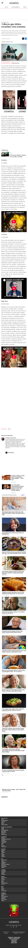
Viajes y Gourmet (4, 824)
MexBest (3, 893)
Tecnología (3, 842)
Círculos (3, 879)
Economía (3, 840)
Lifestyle (3, 833)
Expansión (4, 837)
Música (2, 823)
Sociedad (3, 856)
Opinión (2, 855)
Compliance (14, 940)
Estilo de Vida (3, 899)
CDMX (2, 853)
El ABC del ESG (3, 866)
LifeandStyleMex (11, 927)
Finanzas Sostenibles (5, 864)
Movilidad (3, 863)
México (2, 851)
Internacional (4, 841)
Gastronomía (3, 894)
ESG (2, 844)
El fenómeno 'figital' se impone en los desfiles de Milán (18, 156)
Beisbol (2, 829)
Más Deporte (3, 832)
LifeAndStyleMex (17, 926)
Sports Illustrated (6, 827)
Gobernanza (3, 862)
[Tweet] (23, 39)
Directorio (14, 942)
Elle (2, 886)
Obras (2, 843)
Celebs (2, 889)
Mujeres (2, 845)
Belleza (2, 888)
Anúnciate (14, 941)
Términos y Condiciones (14, 937)
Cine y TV (2, 822)
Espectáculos (4, 877)
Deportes (3, 821)
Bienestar (3, 898)
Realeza (2, 878)
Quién (2, 876)
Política (3, 849)
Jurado (2, 900)
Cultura (2, 884)
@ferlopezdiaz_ (16, 63)
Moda (2, 887)
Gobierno (3, 850)
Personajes (3, 897)
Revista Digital (4, 834)
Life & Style (4, 818)
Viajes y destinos (4, 896)
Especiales (3, 874)
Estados (2, 854)
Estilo (6, 7)
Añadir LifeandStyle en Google (8, 41)
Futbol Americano (4, 830)
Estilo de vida (3, 890)
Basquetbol (3, 831)
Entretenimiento (16, 7)
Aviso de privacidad (14, 938)
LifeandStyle (3, 846)
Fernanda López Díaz (10, 437)
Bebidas (2, 895)
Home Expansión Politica (6, 839)
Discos (9, 429)
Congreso (3, 852)
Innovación (3, 865)
